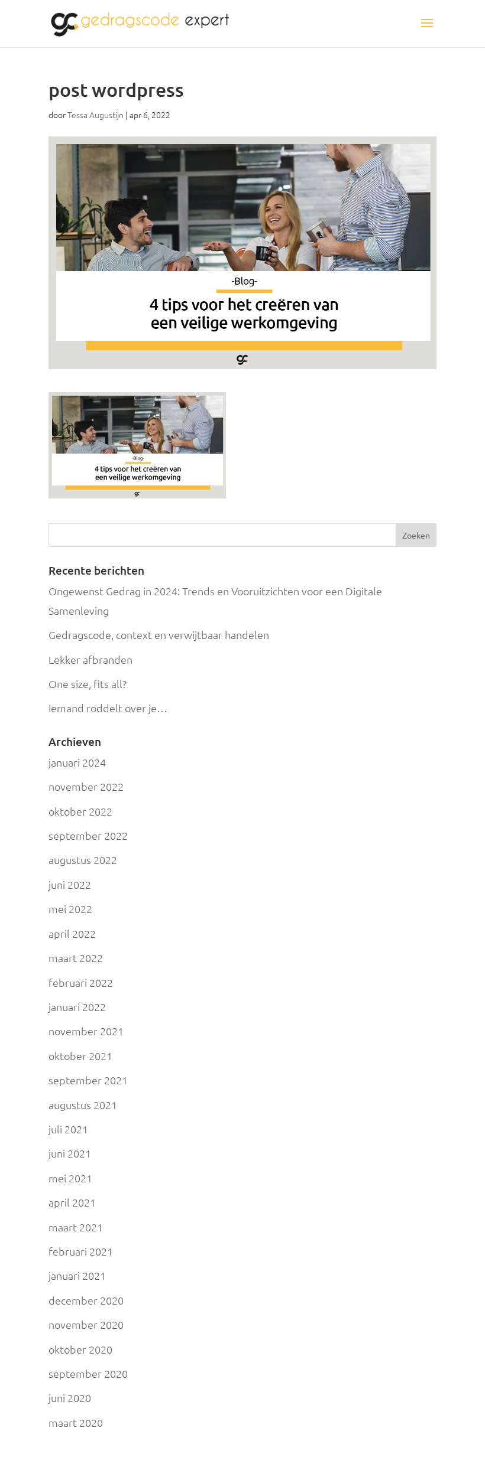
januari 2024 (77, 762)
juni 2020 (69, 1397)
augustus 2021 (82, 1104)
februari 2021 (80, 1251)
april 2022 (72, 933)
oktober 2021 (80, 1055)
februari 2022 (80, 982)
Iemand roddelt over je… (107, 708)
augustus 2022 (82, 859)
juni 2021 (69, 1153)
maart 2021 (75, 1227)
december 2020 (86, 1300)
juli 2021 (68, 1129)
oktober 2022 (80, 811)
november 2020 (86, 1324)
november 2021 (86, 1031)
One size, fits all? (87, 683)
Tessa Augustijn (95, 114)
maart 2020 (75, 1422)
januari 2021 (77, 1275)
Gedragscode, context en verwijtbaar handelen (158, 634)
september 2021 (88, 1080)
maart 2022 (75, 957)
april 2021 (72, 1202)
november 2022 (86, 786)
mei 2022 (70, 908)
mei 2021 (70, 1178)
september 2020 (88, 1373)
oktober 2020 (80, 1349)
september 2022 (88, 835)
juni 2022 (69, 884)
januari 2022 (77, 1006)
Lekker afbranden (90, 659)
